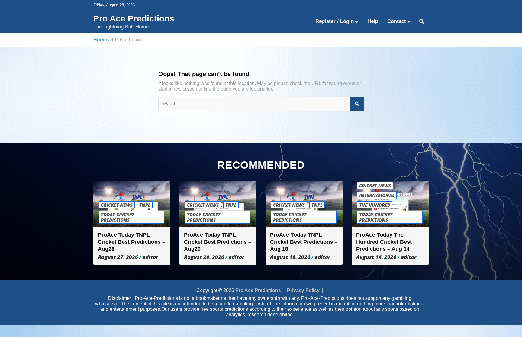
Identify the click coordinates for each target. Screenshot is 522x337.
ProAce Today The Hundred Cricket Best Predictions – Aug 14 (384, 242)
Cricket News (117, 205)
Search (357, 104)
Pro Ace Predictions (133, 18)
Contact (396, 21)
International (377, 195)
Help (372, 21)
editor (150, 257)
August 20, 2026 (204, 257)
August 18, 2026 (290, 257)
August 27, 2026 (118, 257)
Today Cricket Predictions (117, 217)
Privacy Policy (303, 290)
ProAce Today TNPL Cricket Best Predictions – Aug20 (217, 242)
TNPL (144, 205)
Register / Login (334, 21)
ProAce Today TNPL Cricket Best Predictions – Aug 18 (303, 242)
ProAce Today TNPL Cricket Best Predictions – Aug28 (131, 242)
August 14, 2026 (376, 257)
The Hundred (374, 205)
